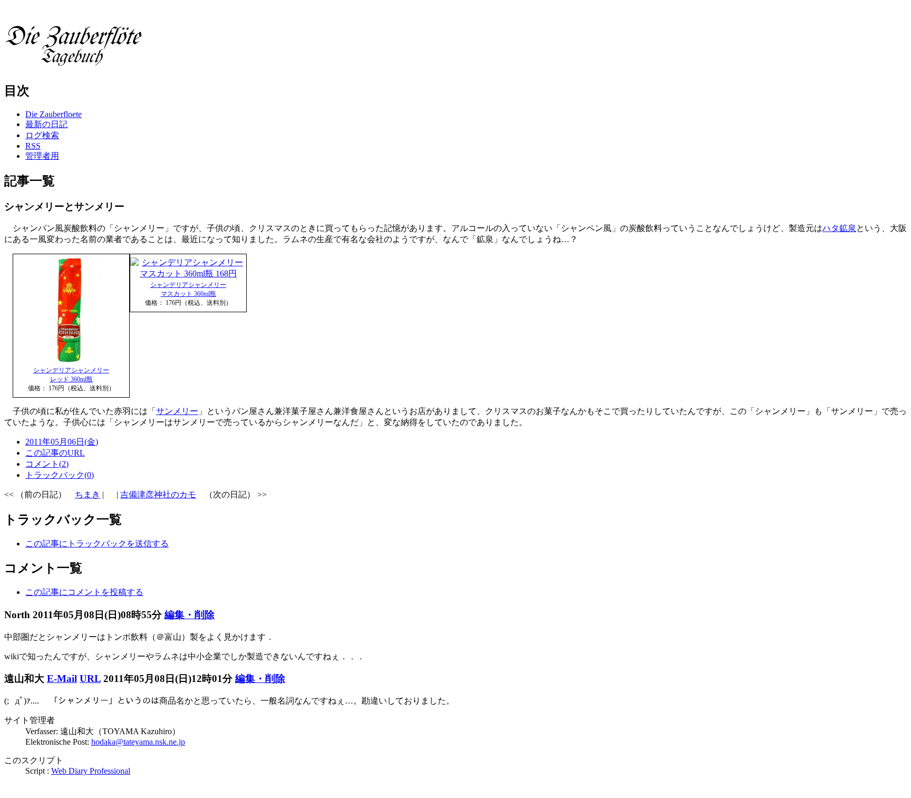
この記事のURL (55, 452)
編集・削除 (189, 614)
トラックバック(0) (59, 474)
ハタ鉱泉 (839, 228)
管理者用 (42, 155)
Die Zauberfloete (53, 114)
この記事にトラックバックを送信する (97, 543)
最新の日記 (46, 124)
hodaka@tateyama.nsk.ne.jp (138, 741)
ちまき (87, 494)
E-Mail (62, 678)
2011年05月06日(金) (61, 441)
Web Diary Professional (90, 770)
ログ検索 (42, 135)
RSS (33, 145)
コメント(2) (47, 463)
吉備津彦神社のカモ (158, 494)
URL (90, 678)
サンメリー (177, 411)
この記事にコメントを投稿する (84, 592)
